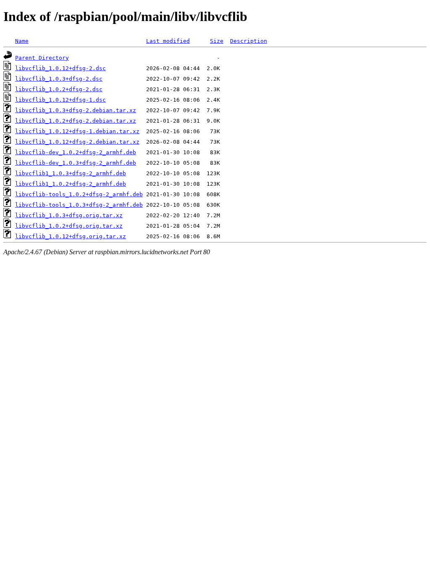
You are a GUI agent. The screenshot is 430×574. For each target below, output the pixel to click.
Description (248, 41)
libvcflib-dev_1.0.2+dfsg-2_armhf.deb (75, 152)
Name (22, 41)
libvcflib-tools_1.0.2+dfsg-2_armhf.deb (79, 194)
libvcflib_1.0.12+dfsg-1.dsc (60, 100)
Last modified (168, 41)
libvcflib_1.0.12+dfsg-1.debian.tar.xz (77, 131)
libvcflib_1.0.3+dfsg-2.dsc (58, 79)
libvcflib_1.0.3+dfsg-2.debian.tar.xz (75, 110)
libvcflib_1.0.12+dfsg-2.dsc (60, 68)
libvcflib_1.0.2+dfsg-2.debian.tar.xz (75, 121)
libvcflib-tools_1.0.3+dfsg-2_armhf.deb (79, 205)
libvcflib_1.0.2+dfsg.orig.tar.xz (69, 226)
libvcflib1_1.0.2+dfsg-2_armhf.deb (70, 184)
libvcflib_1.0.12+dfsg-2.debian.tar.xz (77, 142)
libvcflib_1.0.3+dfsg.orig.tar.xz (69, 215)
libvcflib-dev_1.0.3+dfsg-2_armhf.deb (75, 163)
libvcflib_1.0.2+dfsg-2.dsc (58, 89)
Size (216, 41)
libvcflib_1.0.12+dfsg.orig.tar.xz (70, 236)
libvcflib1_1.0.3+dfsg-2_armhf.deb (70, 173)
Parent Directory (42, 58)
